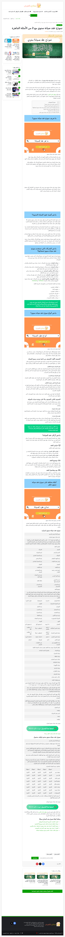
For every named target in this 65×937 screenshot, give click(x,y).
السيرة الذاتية (47, 11)
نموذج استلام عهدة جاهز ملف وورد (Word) (8, 71)
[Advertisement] (42, 69)
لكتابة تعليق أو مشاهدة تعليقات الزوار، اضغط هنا (42, 891)
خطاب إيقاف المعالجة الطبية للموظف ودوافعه (8, 58)
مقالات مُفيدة (18, 18)
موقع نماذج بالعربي (51, 94)
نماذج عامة (11, 11)
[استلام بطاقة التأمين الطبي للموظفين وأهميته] (15, 53)
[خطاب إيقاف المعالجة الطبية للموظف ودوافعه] (8, 53)
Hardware (34, 280)
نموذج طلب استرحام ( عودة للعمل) (8, 77)
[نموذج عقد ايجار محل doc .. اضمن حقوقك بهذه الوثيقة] (15, 41)
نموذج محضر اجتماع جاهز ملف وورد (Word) (8, 95)
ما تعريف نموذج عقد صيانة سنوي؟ (51, 104)
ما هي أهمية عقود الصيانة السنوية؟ (51, 106)
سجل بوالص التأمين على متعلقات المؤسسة (8, 45)
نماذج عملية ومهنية (37, 11)
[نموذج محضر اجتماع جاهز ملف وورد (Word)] (15, 95)
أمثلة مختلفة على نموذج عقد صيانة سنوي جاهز (48, 112)
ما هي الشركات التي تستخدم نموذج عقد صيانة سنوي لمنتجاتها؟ (45, 107)
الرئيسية (54, 11)
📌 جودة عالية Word (42, 728)
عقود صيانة (49, 854)
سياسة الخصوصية (6, 18)
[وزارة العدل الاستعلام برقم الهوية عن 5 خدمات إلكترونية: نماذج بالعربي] (55, 876)
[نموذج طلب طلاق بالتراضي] (15, 84)
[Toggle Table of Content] (57, 102)
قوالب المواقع (19, 11)
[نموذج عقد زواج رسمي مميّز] (15, 89)
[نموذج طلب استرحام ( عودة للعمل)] (15, 78)
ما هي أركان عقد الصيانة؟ (53, 110)
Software (41, 280)
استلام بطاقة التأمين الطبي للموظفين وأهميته (16, 58)
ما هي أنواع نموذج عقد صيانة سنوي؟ (50, 109)
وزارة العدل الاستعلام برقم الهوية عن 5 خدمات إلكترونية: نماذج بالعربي (55, 881)
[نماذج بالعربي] (32, 5)
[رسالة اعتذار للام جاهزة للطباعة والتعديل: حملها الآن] (29, 876)
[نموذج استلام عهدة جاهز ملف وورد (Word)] (15, 72)
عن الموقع (12, 18)
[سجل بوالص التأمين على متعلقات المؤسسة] (8, 41)
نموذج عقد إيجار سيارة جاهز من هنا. (52, 733)
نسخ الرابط (35, 858)
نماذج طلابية (27, 11)
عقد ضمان (56, 854)
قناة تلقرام (34, 15)
